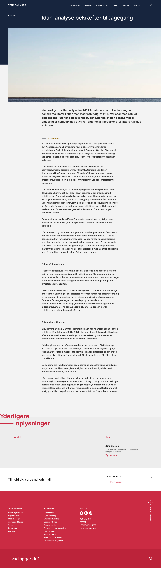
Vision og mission (15, 512)
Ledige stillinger (88, 525)
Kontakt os (85, 519)
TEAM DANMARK (17, 5)
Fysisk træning (50, 516)
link (81, 513)
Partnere (11, 531)
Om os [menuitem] (137, 5)
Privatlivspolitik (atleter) (54, 540)
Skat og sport (49, 531)
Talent (10, 525)
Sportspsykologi (51, 522)
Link (86, 513)
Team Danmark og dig (53, 537)
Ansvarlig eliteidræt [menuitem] (107, 5)
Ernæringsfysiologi (51, 519)
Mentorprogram (50, 534)
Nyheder (12, 16)
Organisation (13, 516)
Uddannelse (49, 512)
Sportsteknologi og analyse (55, 528)
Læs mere (113, 455)
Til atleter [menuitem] (75, 5)
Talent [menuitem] (88, 5)
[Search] (151, 558)
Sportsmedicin (50, 525)
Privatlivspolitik (116, 482)
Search (151, 5)
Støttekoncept (14, 519)
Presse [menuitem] (126, 5)
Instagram (90, 513)
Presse (83, 522)
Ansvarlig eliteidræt (16, 522)
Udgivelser (12, 528)
